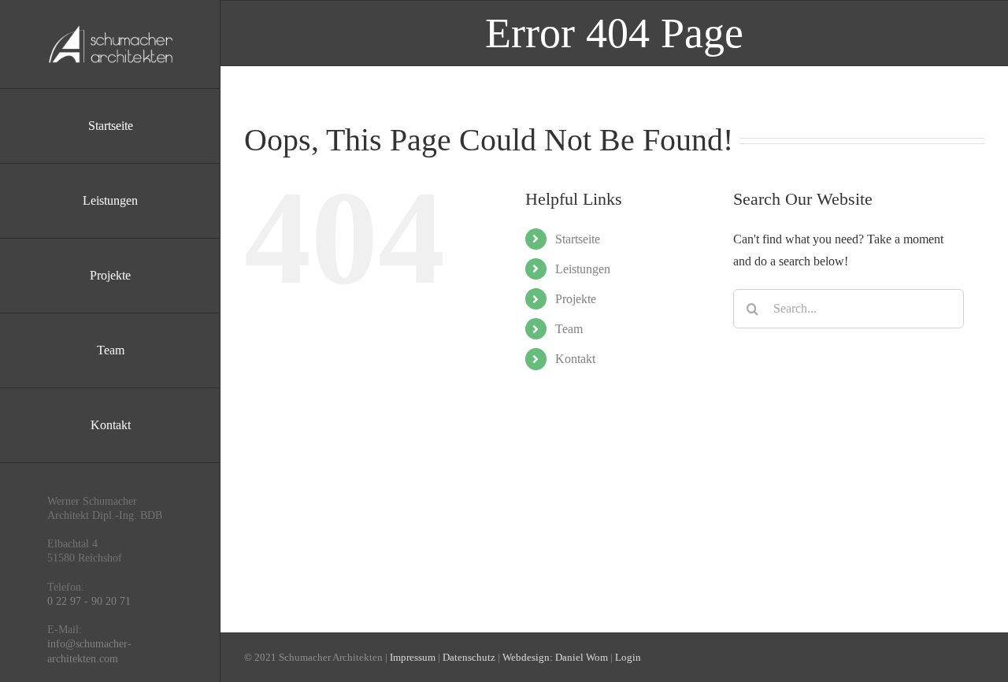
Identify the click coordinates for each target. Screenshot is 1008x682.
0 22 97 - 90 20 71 (89, 601)
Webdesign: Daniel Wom (555, 657)
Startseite (577, 239)
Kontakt (575, 358)
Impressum (412, 657)
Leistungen (582, 269)
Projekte (575, 299)
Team (569, 328)
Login (628, 657)
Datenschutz (469, 657)
